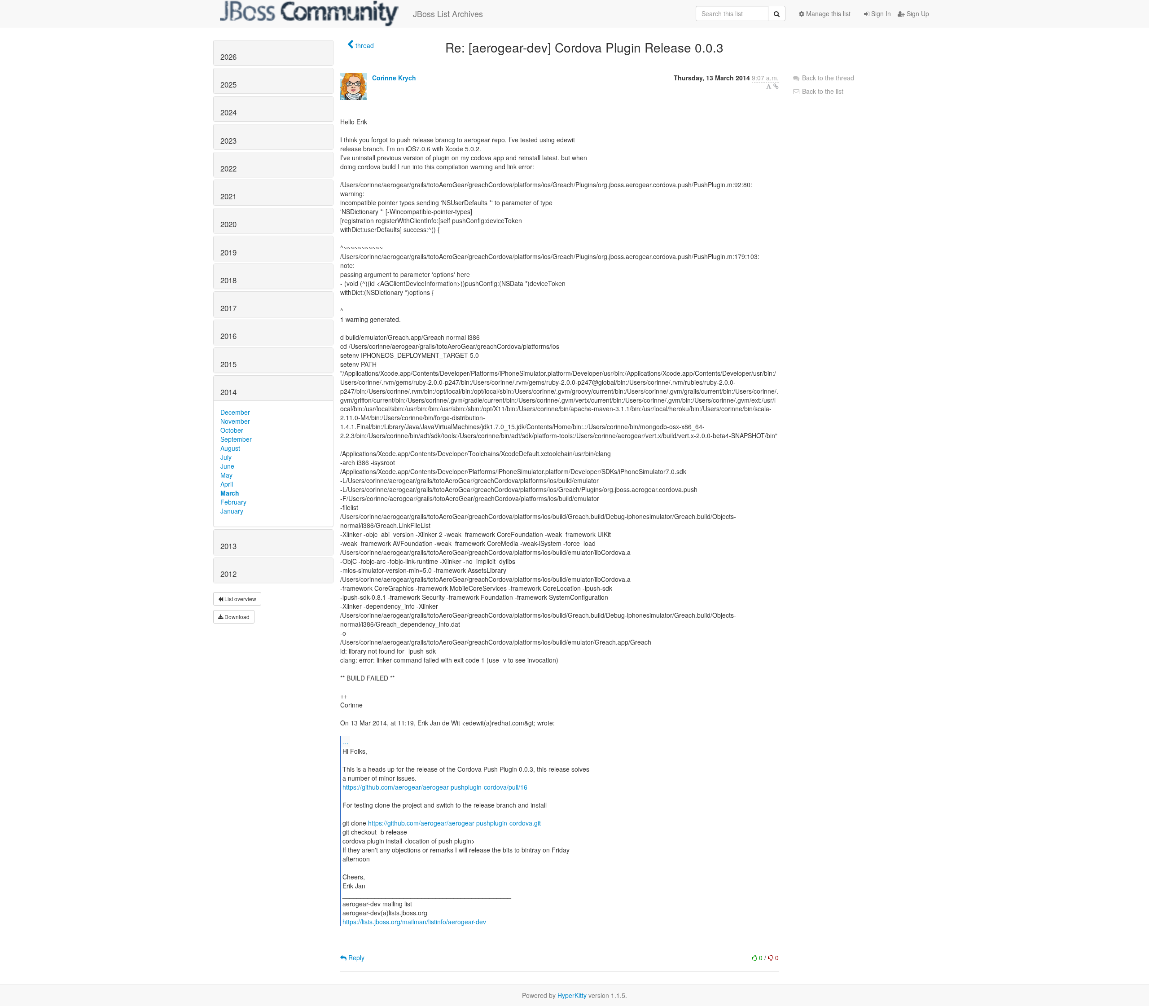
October (231, 430)
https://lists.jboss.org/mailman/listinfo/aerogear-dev (414, 921)
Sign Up (917, 13)
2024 (228, 112)
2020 (228, 224)
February (233, 501)
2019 (228, 252)
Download (236, 616)
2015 (228, 364)
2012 (228, 573)
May (226, 474)
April (226, 483)
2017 (228, 308)
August (230, 448)
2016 (228, 335)
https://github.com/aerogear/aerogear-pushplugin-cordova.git (454, 822)
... (345, 741)
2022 (228, 168)
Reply (355, 957)
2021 (228, 196)
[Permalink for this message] (776, 86)
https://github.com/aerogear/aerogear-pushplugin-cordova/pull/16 (434, 786)
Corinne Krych (394, 77)
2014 (228, 392)
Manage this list (827, 13)
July (226, 456)
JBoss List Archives (448, 13)
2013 (228, 545)
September (236, 439)
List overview (239, 598)
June (227, 465)
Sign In (880, 13)
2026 (228, 56)
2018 (228, 280)
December (235, 412)
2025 (228, 84)
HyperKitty (572, 995)
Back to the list (821, 91)
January (231, 510)
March (229, 492)
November (235, 421)
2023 (228, 140)
